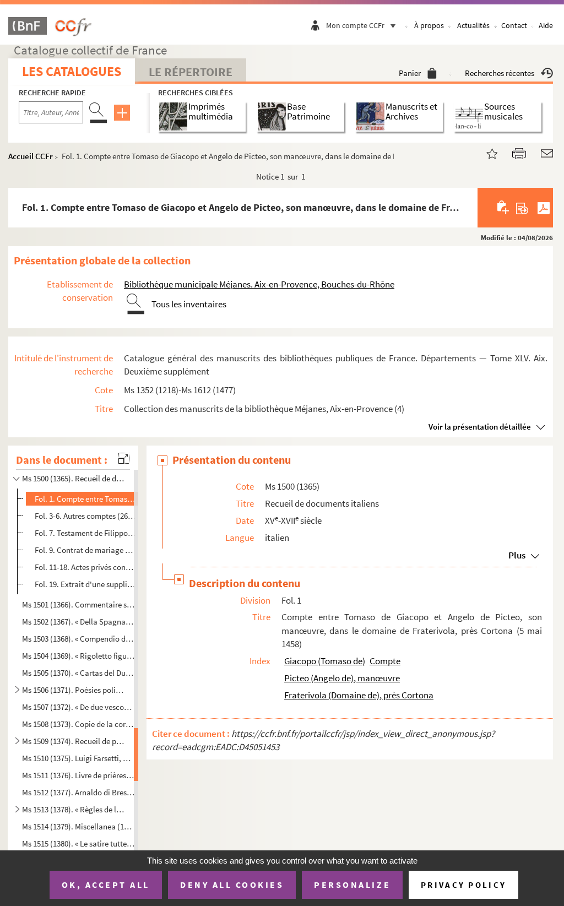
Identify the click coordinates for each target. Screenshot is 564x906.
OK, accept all (106, 884)
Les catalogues (71, 71)
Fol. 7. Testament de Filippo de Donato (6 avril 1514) (85, 533)
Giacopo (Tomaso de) (324, 661)
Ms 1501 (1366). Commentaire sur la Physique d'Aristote (78, 604)
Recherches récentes (499, 73)
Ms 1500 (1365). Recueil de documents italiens (74, 478)
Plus (516, 555)
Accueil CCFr (30, 156)
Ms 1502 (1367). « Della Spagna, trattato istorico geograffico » (78, 621)
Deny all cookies (232, 884)
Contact (514, 25)
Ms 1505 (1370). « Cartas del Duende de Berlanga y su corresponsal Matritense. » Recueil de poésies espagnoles (78, 673)
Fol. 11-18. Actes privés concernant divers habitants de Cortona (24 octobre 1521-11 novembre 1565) (85, 567)
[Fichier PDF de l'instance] (543, 207)
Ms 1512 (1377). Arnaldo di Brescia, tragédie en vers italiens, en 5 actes (78, 792)
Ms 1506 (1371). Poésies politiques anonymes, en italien (74, 690)
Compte (385, 661)
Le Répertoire (190, 71)
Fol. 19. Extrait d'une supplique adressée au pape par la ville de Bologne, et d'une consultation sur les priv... (85, 584)
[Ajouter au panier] (503, 207)
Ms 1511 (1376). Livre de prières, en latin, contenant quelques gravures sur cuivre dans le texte (78, 775)
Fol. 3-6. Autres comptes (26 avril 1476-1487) (85, 516)
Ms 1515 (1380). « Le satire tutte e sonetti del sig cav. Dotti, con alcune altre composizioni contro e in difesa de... (78, 843)
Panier (410, 73)
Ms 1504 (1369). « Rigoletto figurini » (78, 655)
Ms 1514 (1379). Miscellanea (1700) (78, 826)
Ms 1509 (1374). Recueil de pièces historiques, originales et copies (74, 741)
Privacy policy (463, 885)
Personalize (352, 884)
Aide (546, 25)
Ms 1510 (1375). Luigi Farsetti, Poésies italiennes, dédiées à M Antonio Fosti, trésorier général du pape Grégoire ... (78, 757)
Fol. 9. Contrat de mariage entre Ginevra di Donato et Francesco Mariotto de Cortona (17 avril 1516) (85, 550)
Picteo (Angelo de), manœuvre (342, 678)
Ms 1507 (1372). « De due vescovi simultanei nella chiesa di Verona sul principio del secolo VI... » (78, 707)
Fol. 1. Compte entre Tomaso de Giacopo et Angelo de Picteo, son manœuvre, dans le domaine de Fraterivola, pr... (85, 498)
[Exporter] (522, 207)
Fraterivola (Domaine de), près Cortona (358, 695)
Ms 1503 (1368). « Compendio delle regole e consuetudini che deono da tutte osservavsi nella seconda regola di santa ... (78, 638)
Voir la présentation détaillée (480, 426)
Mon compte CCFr (355, 25)
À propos (429, 25)
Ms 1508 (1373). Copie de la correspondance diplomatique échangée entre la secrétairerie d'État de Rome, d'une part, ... (78, 724)
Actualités (473, 25)
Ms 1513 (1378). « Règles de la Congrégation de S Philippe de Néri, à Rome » (74, 809)
